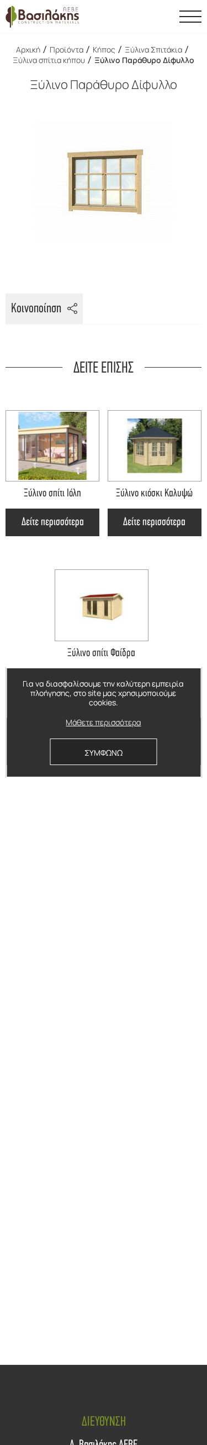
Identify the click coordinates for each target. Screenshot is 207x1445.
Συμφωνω (103, 752)
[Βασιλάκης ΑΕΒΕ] (42, 17)
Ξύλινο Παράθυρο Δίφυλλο (144, 60)
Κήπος (104, 49)
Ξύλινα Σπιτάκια (153, 49)
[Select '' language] (163, 17)
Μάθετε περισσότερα (103, 722)
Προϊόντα (66, 49)
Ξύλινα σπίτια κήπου (49, 60)
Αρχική (28, 49)
